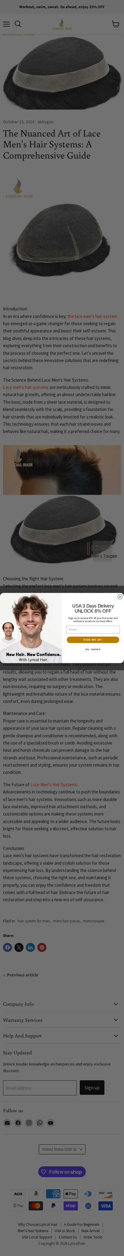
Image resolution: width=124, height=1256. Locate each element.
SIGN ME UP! (93, 639)
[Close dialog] (120, 596)
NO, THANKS (93, 649)
